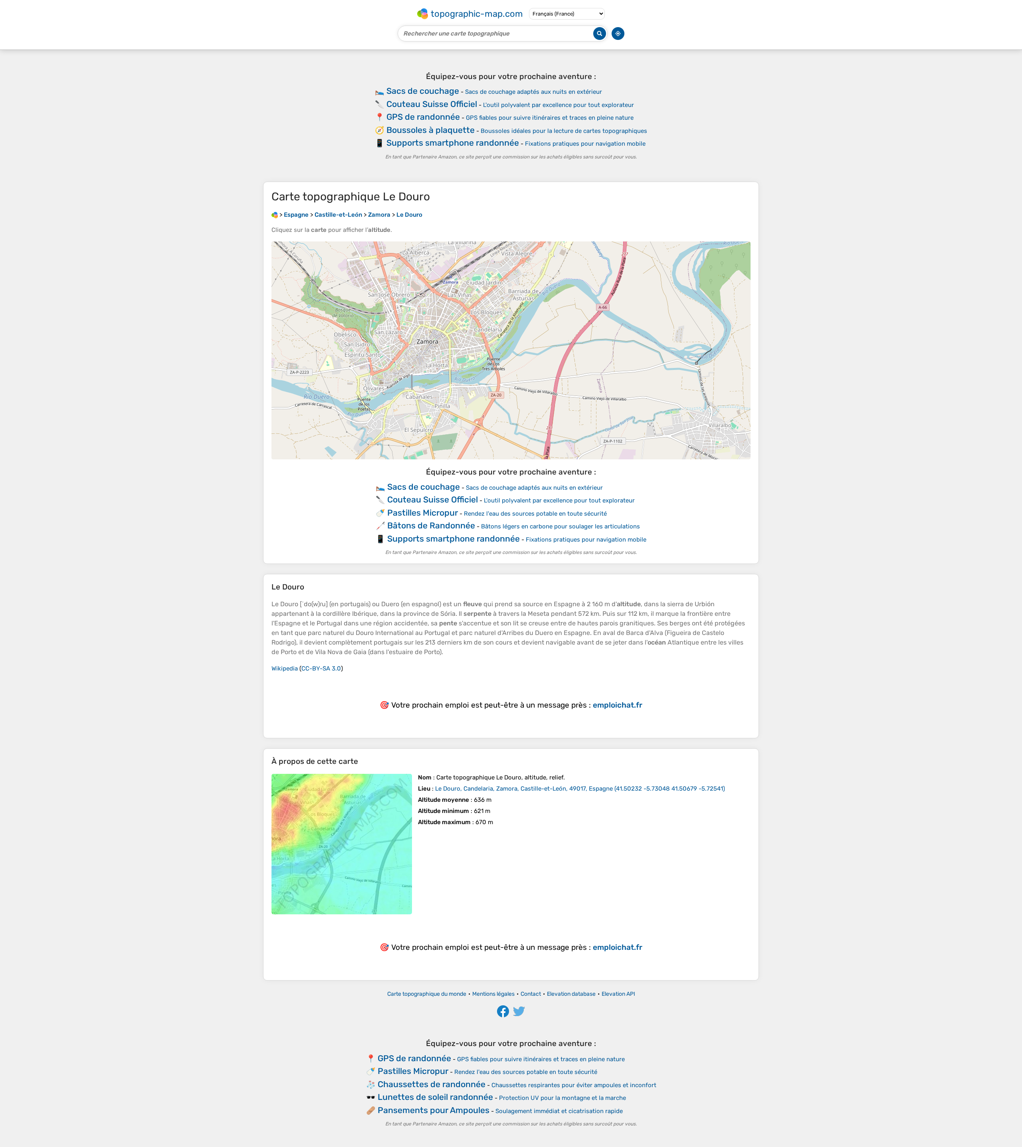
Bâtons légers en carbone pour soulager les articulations (560, 526)
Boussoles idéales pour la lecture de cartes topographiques (564, 130)
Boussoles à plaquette (430, 130)
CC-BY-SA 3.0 (321, 668)
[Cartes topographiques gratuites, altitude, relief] (274, 214)
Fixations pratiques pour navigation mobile (585, 143)
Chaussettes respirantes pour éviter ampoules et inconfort (573, 1085)
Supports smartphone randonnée (452, 143)
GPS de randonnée (423, 117)
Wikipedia (284, 668)
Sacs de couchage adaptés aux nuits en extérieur (533, 91)
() (580, 788)
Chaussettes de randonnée (431, 1084)
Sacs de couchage (422, 91)
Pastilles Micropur (422, 513)
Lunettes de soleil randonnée (435, 1097)
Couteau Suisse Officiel (431, 104)
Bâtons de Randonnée (431, 525)
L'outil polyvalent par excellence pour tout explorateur (558, 105)
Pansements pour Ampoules (433, 1110)
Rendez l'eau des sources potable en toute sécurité (535, 513)
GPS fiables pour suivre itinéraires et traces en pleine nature (550, 117)
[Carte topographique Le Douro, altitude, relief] (341, 844)
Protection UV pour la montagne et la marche (562, 1098)
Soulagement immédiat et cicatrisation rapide (559, 1111)
